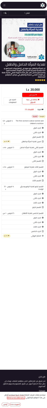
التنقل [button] (28, 13)
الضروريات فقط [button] (15, 404)
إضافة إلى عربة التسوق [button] (32, 101)
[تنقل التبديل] (4, 5)
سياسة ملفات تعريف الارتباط (16, 397)
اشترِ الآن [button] (32, 95)
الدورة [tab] (39, 109)
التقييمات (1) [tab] (29, 109)
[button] (5, 13)
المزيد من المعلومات (13, 101)
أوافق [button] (5, 404)
